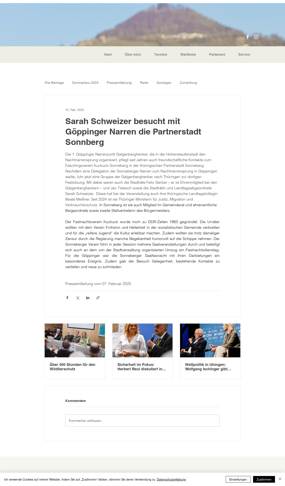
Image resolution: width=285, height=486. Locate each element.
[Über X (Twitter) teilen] (77, 298)
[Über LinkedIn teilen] (88, 298)
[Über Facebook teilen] (67, 298)
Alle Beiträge (54, 82)
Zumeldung (188, 82)
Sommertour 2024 (85, 82)
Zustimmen (264, 479)
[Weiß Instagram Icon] (256, 37)
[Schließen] (279, 479)
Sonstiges (163, 82)
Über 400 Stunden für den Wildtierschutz (72, 366)
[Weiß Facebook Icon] (248, 37)
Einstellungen (238, 479)
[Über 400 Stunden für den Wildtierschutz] (75, 340)
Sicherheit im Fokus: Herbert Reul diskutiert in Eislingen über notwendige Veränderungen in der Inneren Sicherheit (141, 366)
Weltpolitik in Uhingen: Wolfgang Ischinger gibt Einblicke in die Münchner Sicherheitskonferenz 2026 (208, 366)
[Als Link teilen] (98, 298)
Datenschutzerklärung (171, 479)
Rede (144, 82)
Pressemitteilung (119, 82)
